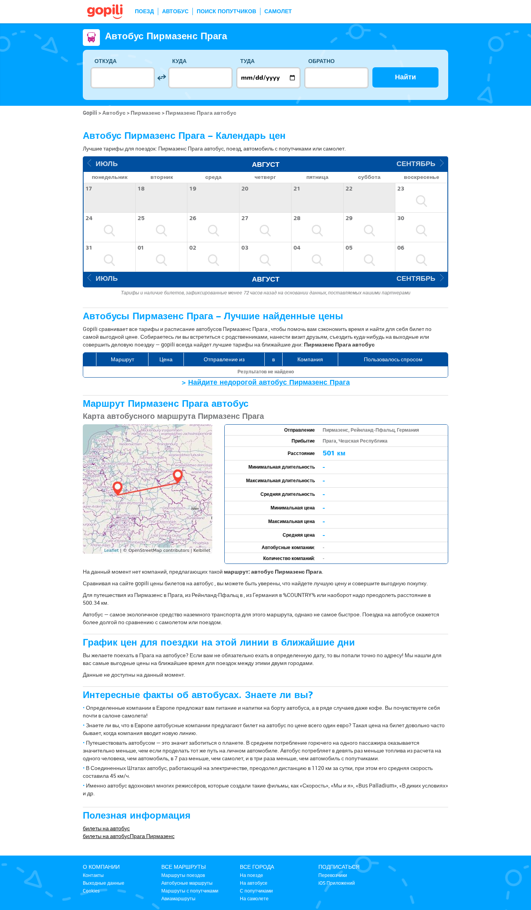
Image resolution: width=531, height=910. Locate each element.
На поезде (251, 875)
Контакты (93, 875)
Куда (179, 61)
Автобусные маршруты (187, 883)
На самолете (254, 898)
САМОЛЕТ (278, 11)
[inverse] (161, 77)
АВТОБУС (175, 11)
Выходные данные (103, 883)
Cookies (91, 890)
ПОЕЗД (144, 11)
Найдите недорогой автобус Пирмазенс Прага (269, 382)
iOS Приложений (336, 883)
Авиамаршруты (178, 898)
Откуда (105, 61)
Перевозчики (332, 875)
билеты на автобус (106, 828)
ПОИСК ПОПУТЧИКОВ (226, 11)
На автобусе (253, 883)
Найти (405, 77)
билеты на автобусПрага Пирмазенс (129, 836)
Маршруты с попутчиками (189, 890)
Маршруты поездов (183, 875)
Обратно (321, 61)
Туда (247, 61)
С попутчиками (256, 890)
